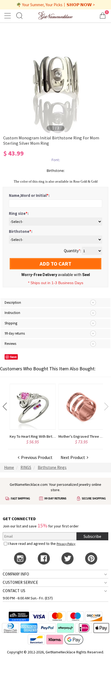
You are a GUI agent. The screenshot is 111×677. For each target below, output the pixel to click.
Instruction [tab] (12, 312)
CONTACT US (14, 590)
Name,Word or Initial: (29, 195)
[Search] (19, 15)
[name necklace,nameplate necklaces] (56, 15)
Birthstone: (20, 231)
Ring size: (19, 213)
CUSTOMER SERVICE (20, 582)
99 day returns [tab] (15, 333)
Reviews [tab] (10, 343)
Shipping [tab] (11, 323)
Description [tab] (13, 302)
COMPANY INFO (16, 574)
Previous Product (36, 457)
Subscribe (92, 536)
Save (13, 357)
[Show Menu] (8, 16)
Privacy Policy (66, 544)
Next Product (74, 457)
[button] (4, 406)
